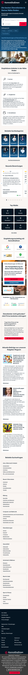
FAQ (2, 631)
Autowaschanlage (7, 467)
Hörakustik (5, 546)
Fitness (4, 597)
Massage (5, 563)
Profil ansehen (7, 189)
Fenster (4, 486)
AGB (2, 626)
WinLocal (16, 640)
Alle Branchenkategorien (14, 160)
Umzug (4, 530)
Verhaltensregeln (5, 628)
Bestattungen (6, 536)
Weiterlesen (6, 383)
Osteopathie (6, 554)
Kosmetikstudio (6, 565)
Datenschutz (4, 624)
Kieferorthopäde (7, 550)
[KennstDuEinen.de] (10, 2)
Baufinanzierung (7, 585)
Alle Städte (14, 232)
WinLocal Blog (17, 642)
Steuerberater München (8, 84)
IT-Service (5, 534)
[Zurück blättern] (1, 183)
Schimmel (5, 482)
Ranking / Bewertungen (7, 633)
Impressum (17, 638)
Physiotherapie (6, 552)
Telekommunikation (7, 538)
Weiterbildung (6, 504)
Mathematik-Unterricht (8, 502)
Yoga (4, 601)
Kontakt (3, 644)
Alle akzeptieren (14, 672)
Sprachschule (6, 506)
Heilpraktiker (6, 548)
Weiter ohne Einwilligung (14, 669)
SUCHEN (23, 24)
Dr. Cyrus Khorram (8, 175)
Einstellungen (11, 624)
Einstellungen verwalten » (16, 667)
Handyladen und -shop (8, 522)
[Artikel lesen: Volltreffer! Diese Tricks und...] (7, 428)
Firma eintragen (5, 619)
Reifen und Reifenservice (9, 471)
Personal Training (7, 599)
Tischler (5, 490)
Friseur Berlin (14, 82)
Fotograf (5, 532)
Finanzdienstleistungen (8, 587)
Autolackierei (6, 465)
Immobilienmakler (7, 488)
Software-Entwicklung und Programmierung (13, 514)
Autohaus (5, 469)
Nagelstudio (6, 569)
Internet (5, 518)
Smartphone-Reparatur (8, 520)
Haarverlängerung (7, 567)
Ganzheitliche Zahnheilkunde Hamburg (10, 192)
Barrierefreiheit (5, 647)
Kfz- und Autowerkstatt (8, 473)
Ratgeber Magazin (5, 617)
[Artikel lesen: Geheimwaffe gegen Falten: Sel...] (7, 392)
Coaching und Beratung (8, 500)
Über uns (3, 638)
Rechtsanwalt (6, 579)
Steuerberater (6, 583)
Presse (3, 640)
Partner (3, 642)
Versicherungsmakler (8, 581)
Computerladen (6, 516)
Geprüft (19, 195)
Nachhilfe (5, 498)
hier (17, 49)
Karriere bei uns (18, 644)
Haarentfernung (6, 571)
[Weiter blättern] (26, 183)
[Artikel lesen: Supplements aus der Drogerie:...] (7, 359)
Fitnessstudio (6, 595)
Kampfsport (5, 603)
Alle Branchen (4, 615)
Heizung (5, 484)
